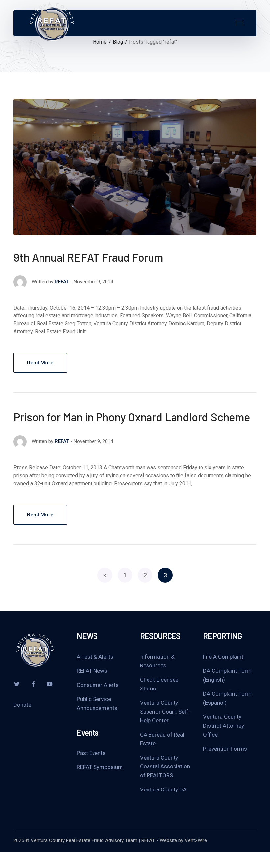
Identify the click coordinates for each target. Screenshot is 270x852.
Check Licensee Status (159, 684)
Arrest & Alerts (95, 656)
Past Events (91, 753)
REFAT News (92, 670)
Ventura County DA (163, 789)
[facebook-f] (33, 684)
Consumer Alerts (98, 685)
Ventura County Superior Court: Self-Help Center (165, 711)
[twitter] (17, 684)
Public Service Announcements (97, 703)
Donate (22, 704)
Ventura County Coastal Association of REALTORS (165, 766)
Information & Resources (157, 661)
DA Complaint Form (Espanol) (227, 698)
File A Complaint (223, 656)
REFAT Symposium (100, 767)
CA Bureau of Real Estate (162, 739)
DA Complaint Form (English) (227, 675)
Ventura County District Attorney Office (223, 726)
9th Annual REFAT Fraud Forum (88, 257)
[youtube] (49, 684)
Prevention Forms (225, 748)
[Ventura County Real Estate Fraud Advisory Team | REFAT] (51, 22)
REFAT (62, 282)
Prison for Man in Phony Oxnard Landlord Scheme (132, 417)
